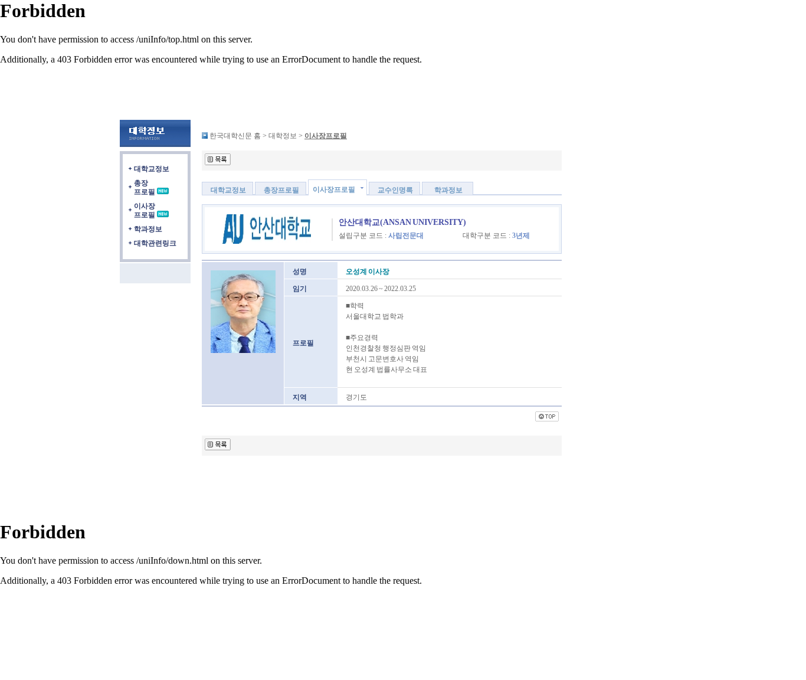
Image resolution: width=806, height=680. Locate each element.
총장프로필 (144, 187)
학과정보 (148, 229)
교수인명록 (395, 190)
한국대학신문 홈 (235, 136)
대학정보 (282, 136)
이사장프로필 (144, 210)
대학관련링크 (155, 243)
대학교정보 (151, 169)
